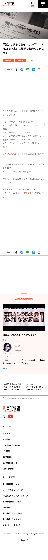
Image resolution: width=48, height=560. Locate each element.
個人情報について (10, 462)
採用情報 (6, 439)
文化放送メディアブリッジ (14, 513)
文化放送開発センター (12, 484)
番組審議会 (7, 457)
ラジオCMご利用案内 (11, 445)
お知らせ (20, 61)
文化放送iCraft (9, 507)
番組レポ (8, 61)
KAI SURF (28, 192)
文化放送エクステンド (12, 519)
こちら (12, 153)
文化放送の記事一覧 (13, 398)
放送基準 (6, 451)
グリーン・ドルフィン (12, 525)
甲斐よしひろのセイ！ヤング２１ (20, 335)
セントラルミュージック (13, 490)
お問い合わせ (8, 468)
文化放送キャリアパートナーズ (15, 495)
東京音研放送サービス (12, 501)
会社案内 (6, 433)
